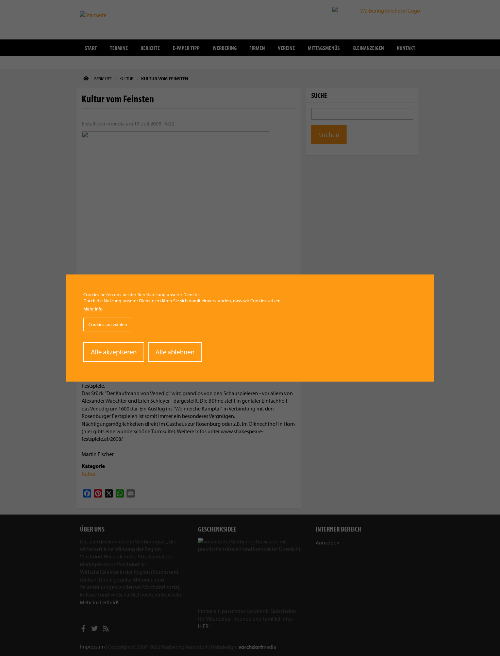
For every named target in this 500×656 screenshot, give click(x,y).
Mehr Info (93, 308)
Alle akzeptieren (114, 352)
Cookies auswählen (107, 324)
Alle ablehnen (175, 352)
